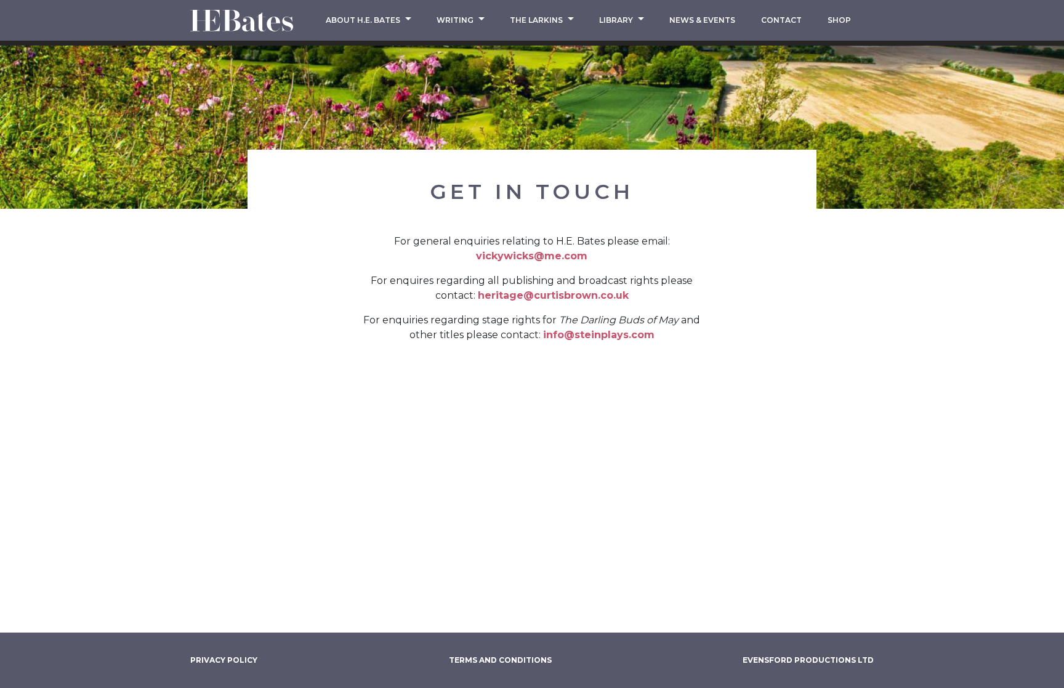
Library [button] (617, 20)
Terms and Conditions (500, 660)
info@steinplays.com (599, 335)
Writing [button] (456, 20)
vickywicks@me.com (531, 256)
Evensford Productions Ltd (808, 660)
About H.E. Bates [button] (364, 20)
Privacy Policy (223, 660)
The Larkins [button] (537, 20)
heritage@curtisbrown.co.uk (553, 295)
